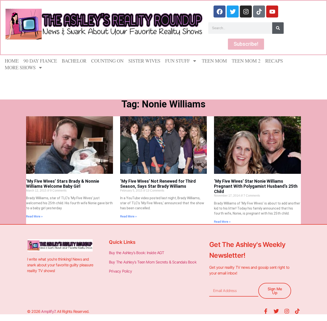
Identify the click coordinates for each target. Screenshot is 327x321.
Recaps (274, 61)
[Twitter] (233, 12)
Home (12, 61)
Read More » (34, 216)
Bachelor (74, 61)
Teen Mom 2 (246, 61)
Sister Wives (144, 61)
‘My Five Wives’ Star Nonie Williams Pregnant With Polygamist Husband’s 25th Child (256, 186)
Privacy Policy (121, 271)
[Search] (278, 28)
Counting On (107, 61)
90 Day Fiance (40, 61)
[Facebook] (220, 12)
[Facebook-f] (265, 311)
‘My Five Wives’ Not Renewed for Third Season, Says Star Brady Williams (158, 184)
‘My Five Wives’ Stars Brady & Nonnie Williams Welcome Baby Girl (62, 184)
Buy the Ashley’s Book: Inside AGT (136, 252)
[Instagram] (246, 12)
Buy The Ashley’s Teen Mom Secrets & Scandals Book (153, 262)
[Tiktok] (259, 12)
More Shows (20, 67)
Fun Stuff (177, 61)
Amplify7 (48, 311)
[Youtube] (272, 12)
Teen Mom (214, 61)
